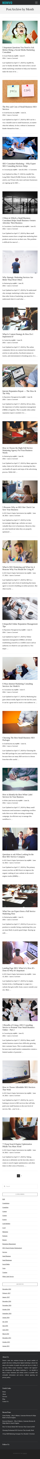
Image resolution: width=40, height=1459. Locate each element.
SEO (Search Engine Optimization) (14, 513)
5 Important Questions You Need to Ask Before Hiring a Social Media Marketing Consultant (18, 49)
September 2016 (6, 1313)
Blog (3, 1399)
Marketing (7, 283)
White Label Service (10, 800)
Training (4, 1272)
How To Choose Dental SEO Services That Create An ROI (18, 1426)
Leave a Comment (12, 58)
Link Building (6, 1223)
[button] (36, 2)
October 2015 (6, 1342)
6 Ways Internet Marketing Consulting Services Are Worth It (17, 685)
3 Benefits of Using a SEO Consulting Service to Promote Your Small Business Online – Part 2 (18, 1027)
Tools (3, 1268)
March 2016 (5, 1334)
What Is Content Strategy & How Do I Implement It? (17, 335)
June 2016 (5, 1326)
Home (4, 1392)
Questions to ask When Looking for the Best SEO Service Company (18, 855)
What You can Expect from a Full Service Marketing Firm (18, 912)
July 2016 (5, 1321)
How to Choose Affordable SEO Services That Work (18, 1088)
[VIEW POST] (20, 32)
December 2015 (6, 1338)
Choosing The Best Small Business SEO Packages (18, 738)
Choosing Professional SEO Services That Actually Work (18, 1430)
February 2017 (6, 1293)
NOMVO (25, 1453)
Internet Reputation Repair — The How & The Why (19, 392)
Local (4, 1228)
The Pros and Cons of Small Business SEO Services (19, 108)
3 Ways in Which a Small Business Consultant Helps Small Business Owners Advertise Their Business (19, 220)
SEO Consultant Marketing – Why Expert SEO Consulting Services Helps (19, 164)
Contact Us (5, 1401)
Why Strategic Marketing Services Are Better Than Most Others (17, 278)
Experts (4, 1219)
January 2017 (6, 1297)
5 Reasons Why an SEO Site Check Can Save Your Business (18, 508)
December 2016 (6, 1301)
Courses (4, 1215)
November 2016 (6, 1305)
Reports (4, 1240)
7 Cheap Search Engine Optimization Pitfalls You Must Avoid (17, 1145)
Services (4, 1252)
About (4, 1394)
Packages (4, 1236)
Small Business (8, 113)
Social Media (8, 56)
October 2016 (6, 1309)
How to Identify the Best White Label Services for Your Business (17, 795)
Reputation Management (11, 397)
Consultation (8, 226)
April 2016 (5, 1330)
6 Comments (33, 169)
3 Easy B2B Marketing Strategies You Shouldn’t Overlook (18, 1434)
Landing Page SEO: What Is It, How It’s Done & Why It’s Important (18, 969)
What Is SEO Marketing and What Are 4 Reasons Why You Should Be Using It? (18, 568)
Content (6, 340)
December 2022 (6, 1289)
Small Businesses (17, 226)
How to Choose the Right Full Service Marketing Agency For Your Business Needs (17, 450)
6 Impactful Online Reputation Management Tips (20, 625)
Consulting (7, 169)
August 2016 (5, 1317)
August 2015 (5, 1346)
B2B (3, 1199)
